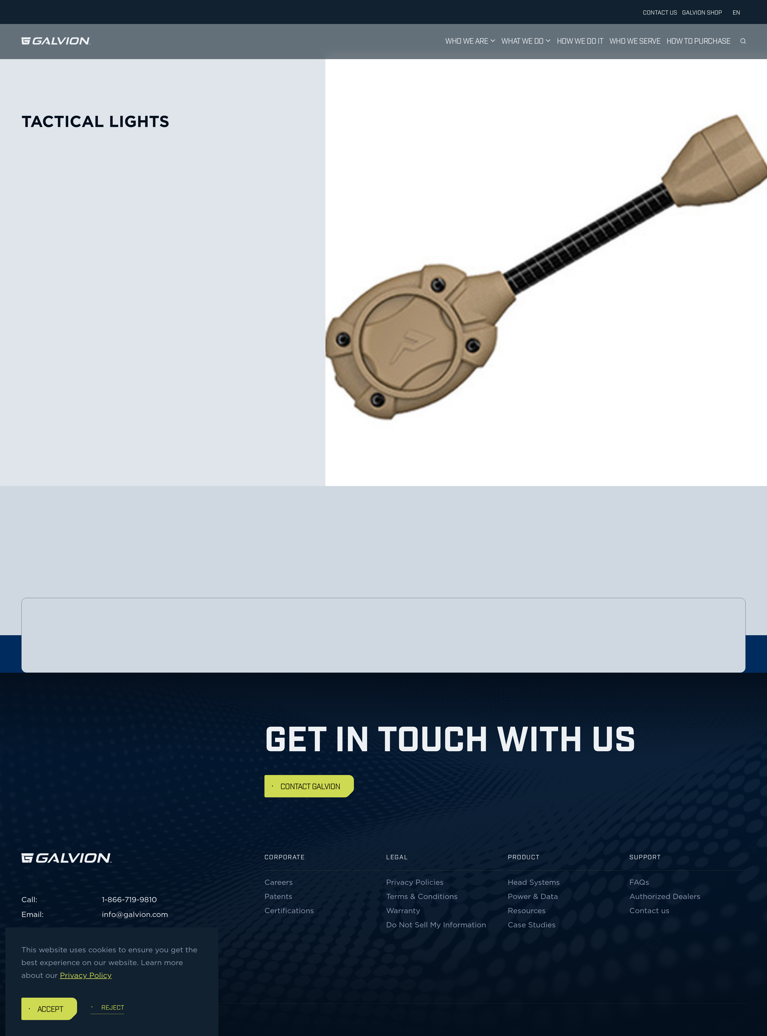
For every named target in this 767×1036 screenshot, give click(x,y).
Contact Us (660, 12)
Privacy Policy (86, 975)
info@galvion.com (135, 914)
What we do (522, 40)
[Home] (56, 41)
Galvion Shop (702, 12)
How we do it (580, 40)
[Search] (743, 41)
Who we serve (635, 40)
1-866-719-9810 (129, 899)
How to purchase (698, 40)
